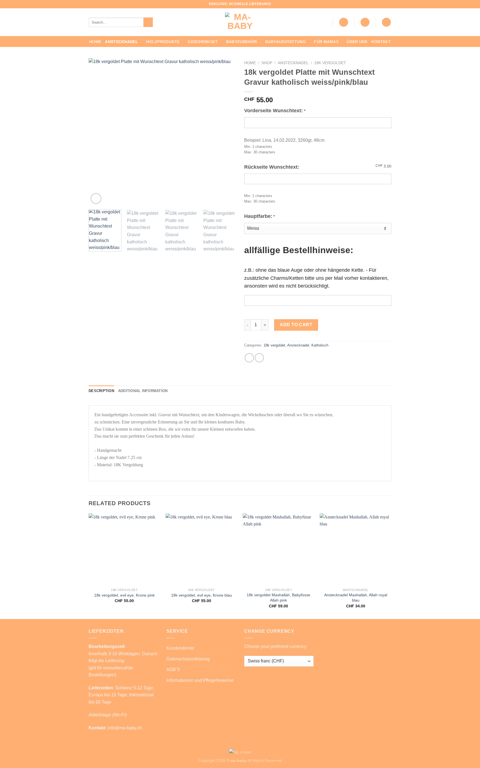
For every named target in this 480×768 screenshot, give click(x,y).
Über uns (357, 41)
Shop (266, 63)
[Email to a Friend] (259, 357)
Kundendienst (180, 648)
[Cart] (386, 22)
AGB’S (173, 669)
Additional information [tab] (143, 391)
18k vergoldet (330, 63)
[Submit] (148, 22)
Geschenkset (203, 41)
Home (95, 41)
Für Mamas (326, 41)
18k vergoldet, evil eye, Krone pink (124, 595)
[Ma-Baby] (240, 22)
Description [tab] (101, 391)
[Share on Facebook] (249, 357)
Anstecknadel (121, 41)
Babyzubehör (241, 41)
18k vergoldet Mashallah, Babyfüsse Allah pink (278, 597)
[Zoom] (96, 198)
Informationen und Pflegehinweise (200, 680)
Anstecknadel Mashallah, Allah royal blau (355, 597)
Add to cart (296, 324)
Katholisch (319, 345)
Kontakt (381, 41)
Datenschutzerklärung (188, 659)
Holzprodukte (162, 41)
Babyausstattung (285, 41)
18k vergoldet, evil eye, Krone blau (201, 595)
